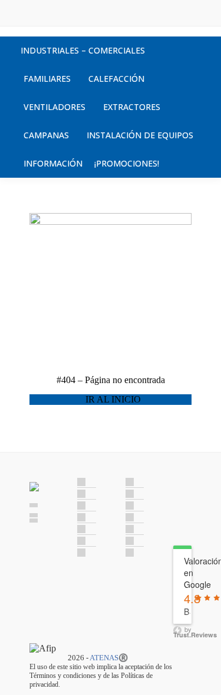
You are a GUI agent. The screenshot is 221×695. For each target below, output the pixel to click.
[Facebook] (181, 489)
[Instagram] (181, 505)
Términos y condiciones (62, 675)
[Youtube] (181, 520)
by (182, 630)
